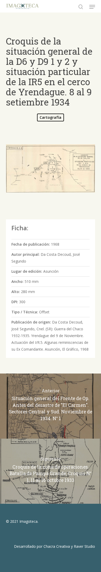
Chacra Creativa (57, 546)
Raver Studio (84, 546)
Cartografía (50, 117)
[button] (92, 6)
